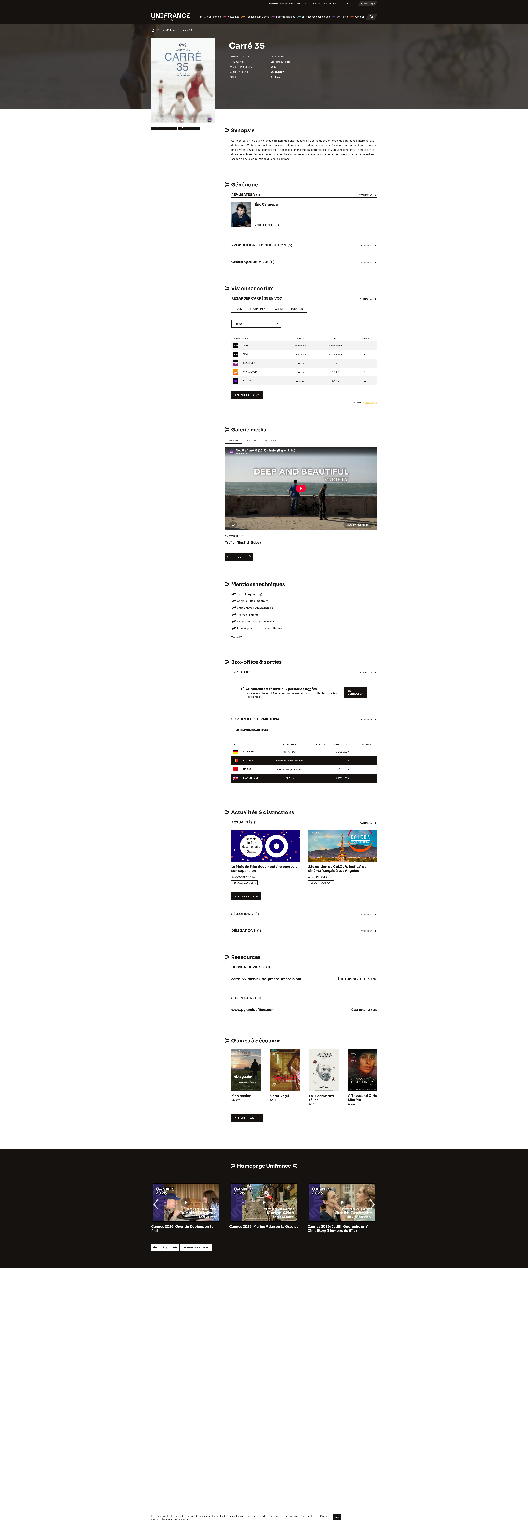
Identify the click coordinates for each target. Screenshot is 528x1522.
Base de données (285, 16)
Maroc (247, 769)
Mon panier (241, 1096)
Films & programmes (209, 16)
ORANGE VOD (250, 371)
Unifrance (342, 16)
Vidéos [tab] (233, 440)
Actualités (233, 16)
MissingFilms (289, 751)
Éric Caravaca (277, 56)
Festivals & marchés (257, 16)
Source (358, 402)
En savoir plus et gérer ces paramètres (170, 1519)
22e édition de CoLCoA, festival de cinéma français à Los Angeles (337, 869)
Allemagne (249, 751)
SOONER (247, 380)
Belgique (248, 760)
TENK (246, 345)
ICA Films (289, 778)
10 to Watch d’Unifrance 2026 (326, 3)
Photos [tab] (251, 440)
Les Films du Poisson (281, 61)
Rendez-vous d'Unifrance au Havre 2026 (287, 3)
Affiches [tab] (270, 440)
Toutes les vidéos (196, 1247)
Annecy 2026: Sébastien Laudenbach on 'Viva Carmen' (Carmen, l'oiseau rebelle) (341, 1229)
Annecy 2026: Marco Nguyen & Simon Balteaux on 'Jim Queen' (261, 1229)
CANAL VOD (249, 363)
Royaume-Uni (250, 777)
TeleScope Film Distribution (289, 760)
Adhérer (359, 16)
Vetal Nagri (279, 1096)
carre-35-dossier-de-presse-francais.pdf (266, 979)
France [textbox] (239, 323)
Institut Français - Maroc (289, 769)
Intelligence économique (316, 16)
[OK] (337, 1517)
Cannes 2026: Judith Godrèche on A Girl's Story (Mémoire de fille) (181, 1229)
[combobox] (256, 324)
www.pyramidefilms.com (253, 1010)
